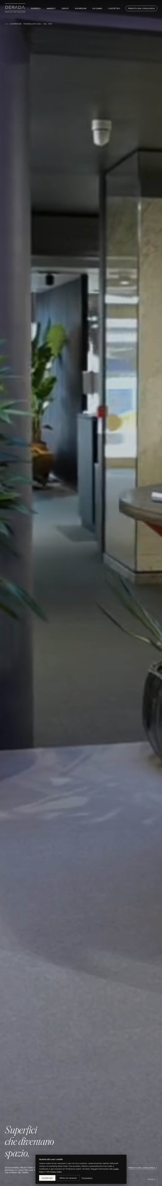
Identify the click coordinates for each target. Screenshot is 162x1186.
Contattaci (114, 8)
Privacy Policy (56, 1172)
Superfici (36, 8)
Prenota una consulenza (141, 8)
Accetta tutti (47, 1178)
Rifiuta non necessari (68, 1178)
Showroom (80, 8)
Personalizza (87, 1178)
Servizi (65, 8)
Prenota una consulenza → (142, 1168)
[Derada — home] (15, 8)
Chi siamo (97, 8)
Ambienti (51, 8)
